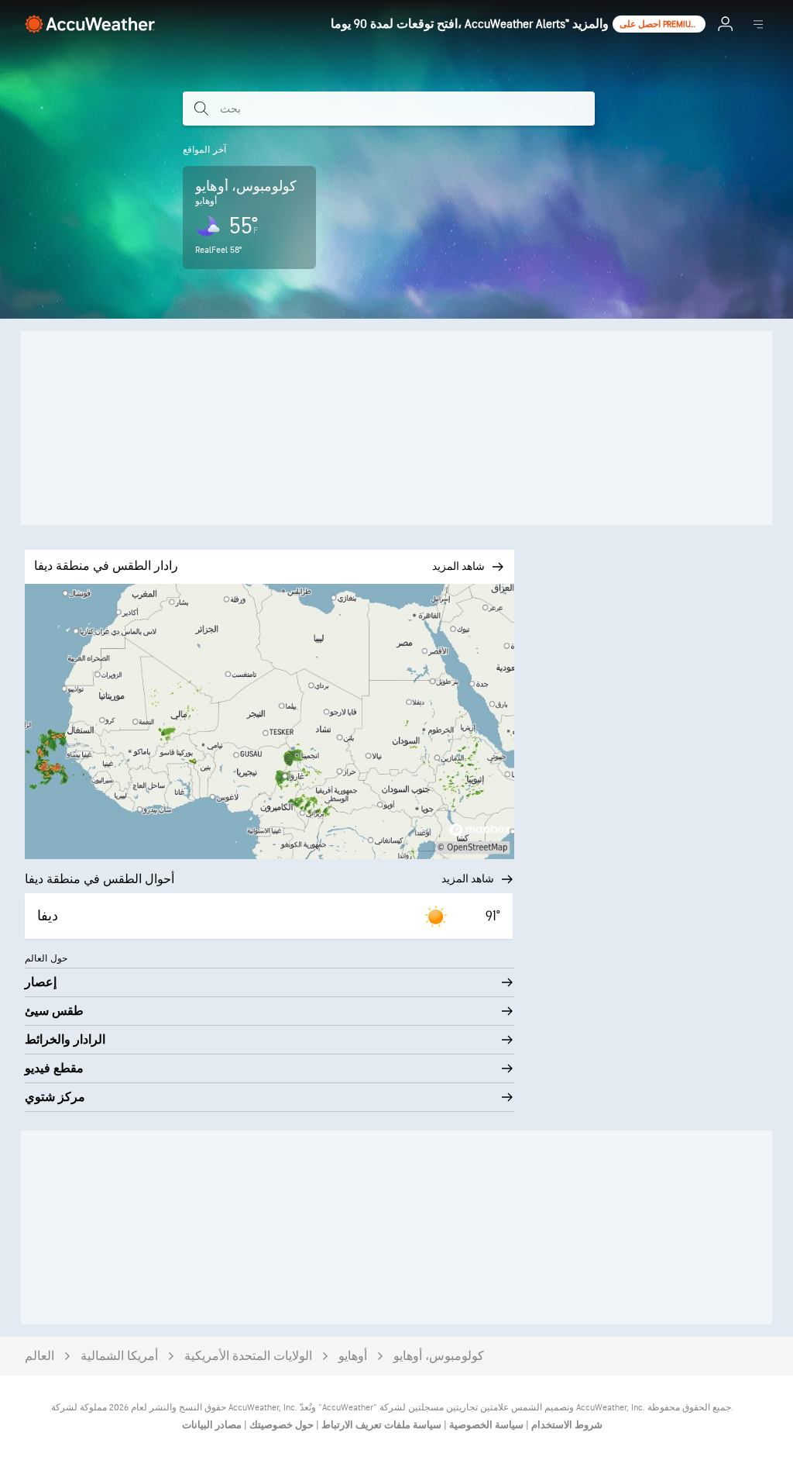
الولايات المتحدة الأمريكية (248, 1356)
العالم (39, 1356)
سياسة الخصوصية (485, 1425)
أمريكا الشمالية (119, 1356)
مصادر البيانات (212, 1425)
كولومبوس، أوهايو (438, 1356)
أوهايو (352, 1356)
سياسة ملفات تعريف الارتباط (380, 1425)
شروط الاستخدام (565, 1425)
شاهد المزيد (467, 878)
